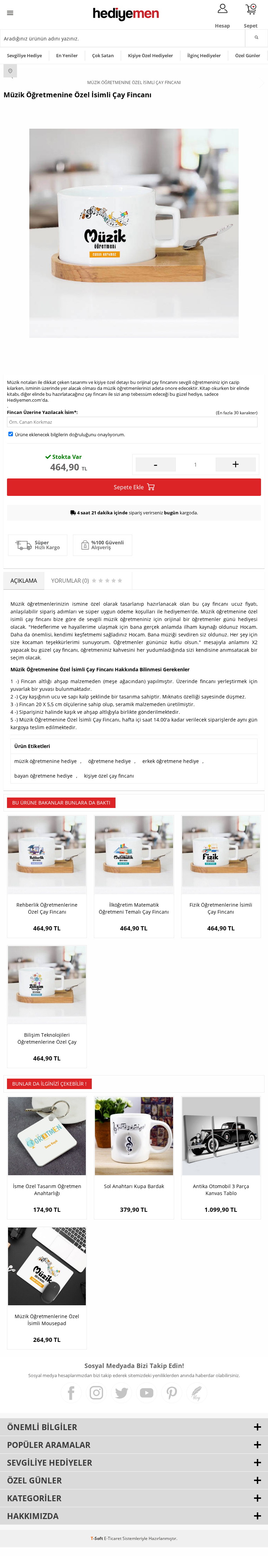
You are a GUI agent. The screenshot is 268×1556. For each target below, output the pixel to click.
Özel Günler (247, 55)
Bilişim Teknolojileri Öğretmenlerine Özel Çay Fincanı (46, 1038)
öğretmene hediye (109, 761)
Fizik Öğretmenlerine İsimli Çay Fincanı (220, 908)
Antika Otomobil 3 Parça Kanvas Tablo (221, 1189)
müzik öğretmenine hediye (45, 761)
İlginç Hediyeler (204, 55)
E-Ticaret (112, 1538)
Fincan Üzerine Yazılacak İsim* (41, 412)
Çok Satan (103, 55)
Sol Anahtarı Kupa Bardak (134, 1186)
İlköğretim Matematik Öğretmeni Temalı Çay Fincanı (134, 908)
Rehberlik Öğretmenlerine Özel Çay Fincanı (46, 908)
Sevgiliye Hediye (24, 55)
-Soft (97, 1538)
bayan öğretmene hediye (43, 775)
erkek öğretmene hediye (170, 761)
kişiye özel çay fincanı (109, 775)
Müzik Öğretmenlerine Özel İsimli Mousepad (47, 1320)
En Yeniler (67, 55)
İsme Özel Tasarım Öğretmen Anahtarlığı (47, 1189)
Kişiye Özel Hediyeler (150, 55)
